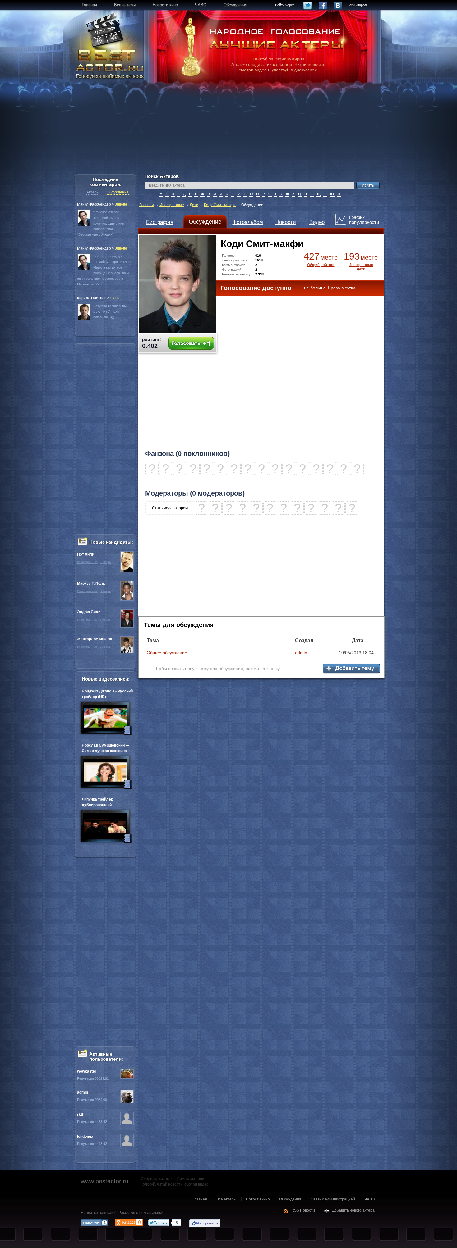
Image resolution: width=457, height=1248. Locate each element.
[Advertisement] (228, 130)
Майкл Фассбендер (94, 204)
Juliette (121, 204)
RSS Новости (303, 1210)
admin (301, 652)
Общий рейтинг (321, 265)
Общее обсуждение (167, 652)
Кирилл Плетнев (91, 298)
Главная (146, 205)
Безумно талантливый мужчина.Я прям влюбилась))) (110, 311)
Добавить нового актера (353, 1210)
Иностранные (171, 205)
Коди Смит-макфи (220, 205)
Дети (194, 205)
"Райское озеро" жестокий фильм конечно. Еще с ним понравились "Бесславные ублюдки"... (101, 223)
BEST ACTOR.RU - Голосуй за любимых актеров (110, 63)
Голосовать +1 (191, 343)
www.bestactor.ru (104, 1181)
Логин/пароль (357, 5)
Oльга (115, 298)
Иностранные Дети (361, 267)
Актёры (92, 192)
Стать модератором (170, 508)
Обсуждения (118, 192)
